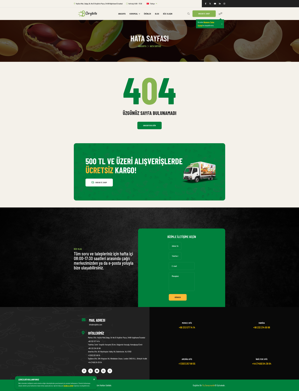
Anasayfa (122, 13)
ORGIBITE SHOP (204, 13)
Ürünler (147, 13)
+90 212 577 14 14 (94, 341)
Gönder (178, 297)
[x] (210, 3)
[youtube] (215, 3)
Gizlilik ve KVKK (68, 386)
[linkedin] (220, 3)
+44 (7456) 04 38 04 (95, 362)
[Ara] (188, 13)
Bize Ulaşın (167, 13)
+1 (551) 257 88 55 (94, 355)
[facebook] (205, 3)
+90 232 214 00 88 (94, 348)
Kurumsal (134, 13)
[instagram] (224, 3)
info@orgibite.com (95, 324)
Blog (157, 13)
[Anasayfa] (88, 13)
